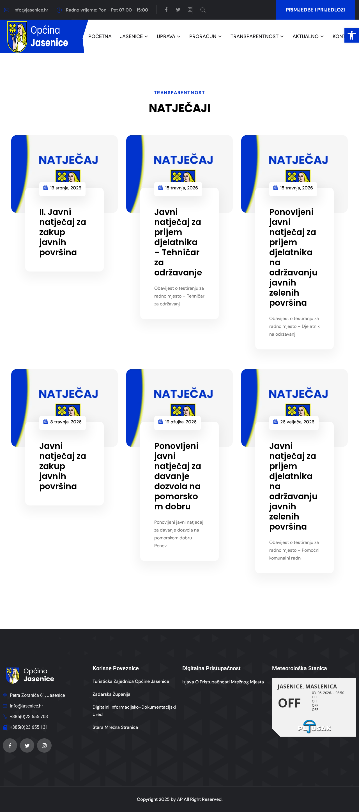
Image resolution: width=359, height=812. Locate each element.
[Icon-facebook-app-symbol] (10, 745)
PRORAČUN (203, 36)
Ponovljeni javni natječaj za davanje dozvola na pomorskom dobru (177, 476)
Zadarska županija (111, 694)
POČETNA (100, 36)
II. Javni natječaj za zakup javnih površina (62, 232)
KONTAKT (344, 36)
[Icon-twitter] (27, 745)
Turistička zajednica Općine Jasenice (131, 681)
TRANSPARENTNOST (255, 36)
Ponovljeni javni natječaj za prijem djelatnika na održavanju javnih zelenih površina (293, 257)
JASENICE (131, 36)
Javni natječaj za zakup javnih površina (62, 466)
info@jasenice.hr (30, 10)
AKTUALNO (306, 36)
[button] (351, 35)
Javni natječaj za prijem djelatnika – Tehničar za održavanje (178, 242)
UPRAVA (166, 36)
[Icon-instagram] (44, 745)
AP (180, 799)
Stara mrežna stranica (115, 727)
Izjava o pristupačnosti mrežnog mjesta (223, 682)
